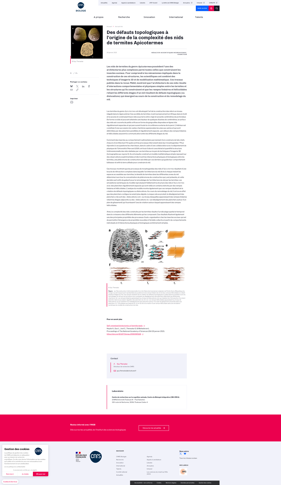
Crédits (159, 483)
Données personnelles (187, 483)
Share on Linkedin (83, 86)
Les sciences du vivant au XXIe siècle (157, 473)
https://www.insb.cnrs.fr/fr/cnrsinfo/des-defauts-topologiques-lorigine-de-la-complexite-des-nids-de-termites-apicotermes (77, 90)
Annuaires (186, 3)
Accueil (109, 26)
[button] (10, 481)
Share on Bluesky (71, 86)
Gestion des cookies (205, 483)
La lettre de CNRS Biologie (170, 3)
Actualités (104, 3)
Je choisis (25, 474)
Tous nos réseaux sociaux (188, 458)
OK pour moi (40, 474)
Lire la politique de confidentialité (14, 467)
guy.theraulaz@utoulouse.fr (126, 371)
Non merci (10, 474)
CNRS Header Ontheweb (211, 8)
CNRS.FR (212, 3)
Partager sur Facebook (89, 86)
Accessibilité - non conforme (143, 483)
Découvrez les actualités (152, 428)
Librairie (142, 3)
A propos (98, 17)
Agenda (114, 3)
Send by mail (71, 90)
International (176, 17)
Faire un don (202, 8)
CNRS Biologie (121, 456)
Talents (199, 17)
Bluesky (185, 454)
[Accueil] (81, 7)
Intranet (199, 3)
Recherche (124, 17)
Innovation (149, 17)
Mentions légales (171, 483)
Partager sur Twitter (77, 86)
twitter (180, 454)
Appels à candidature (128, 3)
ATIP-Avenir (153, 3)
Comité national (121, 472)
